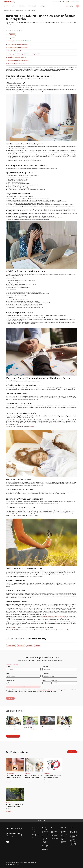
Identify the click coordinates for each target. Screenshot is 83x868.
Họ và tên (8, 666)
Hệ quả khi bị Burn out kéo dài (14, 50)
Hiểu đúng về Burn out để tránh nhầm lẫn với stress (19, 41)
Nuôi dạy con (21, 645)
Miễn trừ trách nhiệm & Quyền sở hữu (73, 844)
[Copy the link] (21, 30)
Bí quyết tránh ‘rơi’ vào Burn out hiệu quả (17, 57)
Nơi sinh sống (45, 673)
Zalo (9, 682)
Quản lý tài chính (54, 838)
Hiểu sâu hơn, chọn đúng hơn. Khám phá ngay (18, 60)
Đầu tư (33, 832)
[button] (7, 6)
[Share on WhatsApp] (19, 30)
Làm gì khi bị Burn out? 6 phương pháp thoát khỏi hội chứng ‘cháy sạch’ (24, 54)
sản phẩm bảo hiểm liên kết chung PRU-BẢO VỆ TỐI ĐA (54, 616)
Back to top (40, 820)
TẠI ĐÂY (32, 426)
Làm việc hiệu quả (11, 645)
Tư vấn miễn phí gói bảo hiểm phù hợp (16, 63)
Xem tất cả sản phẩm (12, 736)
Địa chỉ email (45, 666)
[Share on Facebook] (17, 30)
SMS (9, 684)
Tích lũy (33, 831)
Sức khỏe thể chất (54, 834)
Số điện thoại (54, 680)
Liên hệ (62, 839)
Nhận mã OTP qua (10, 680)
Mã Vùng (44, 680)
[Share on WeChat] (12, 30)
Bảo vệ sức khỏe (35, 834)
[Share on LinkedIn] (14, 30)
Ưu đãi (43, 836)
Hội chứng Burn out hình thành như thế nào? (18, 44)
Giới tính (8, 673)
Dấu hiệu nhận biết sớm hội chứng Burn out (17, 47)
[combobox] (23, 676)
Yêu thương (29, 645)
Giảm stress (12, 34)
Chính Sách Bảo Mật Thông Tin (45, 690)
